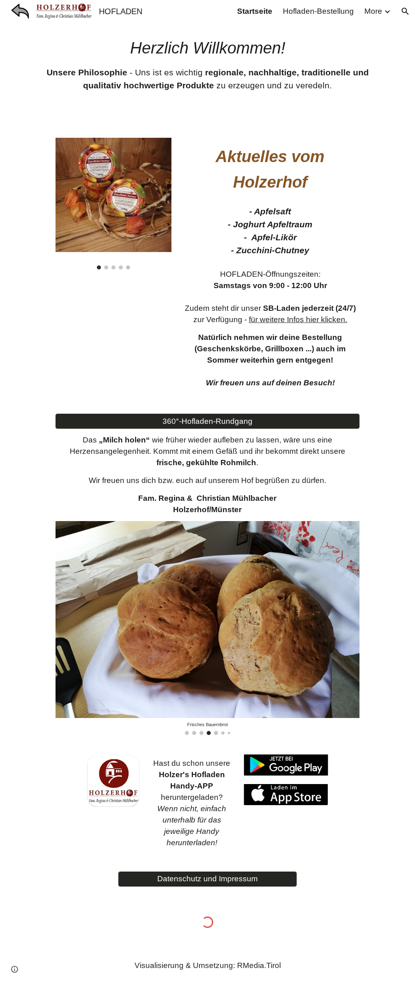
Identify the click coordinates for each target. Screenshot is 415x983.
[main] (207, 64)
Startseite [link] (254, 11)
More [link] (373, 11)
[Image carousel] (113, 203)
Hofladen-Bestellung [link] (318, 11)
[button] (405, 11)
